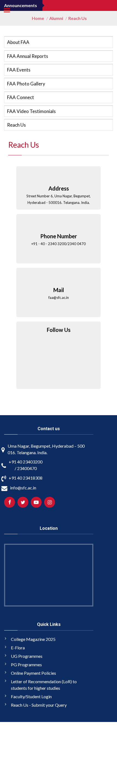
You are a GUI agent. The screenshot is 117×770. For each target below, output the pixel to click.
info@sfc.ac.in (23, 487)
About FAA (18, 42)
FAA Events (18, 70)
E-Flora (18, 647)
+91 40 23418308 (25, 477)
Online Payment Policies (33, 673)
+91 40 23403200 (25, 461)
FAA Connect (20, 97)
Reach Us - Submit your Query (39, 704)
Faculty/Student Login (31, 696)
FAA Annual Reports (27, 56)
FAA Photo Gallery (26, 84)
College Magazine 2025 (33, 639)
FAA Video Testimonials (31, 111)
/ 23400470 (26, 468)
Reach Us (16, 125)
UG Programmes (26, 656)
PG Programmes (26, 664)
